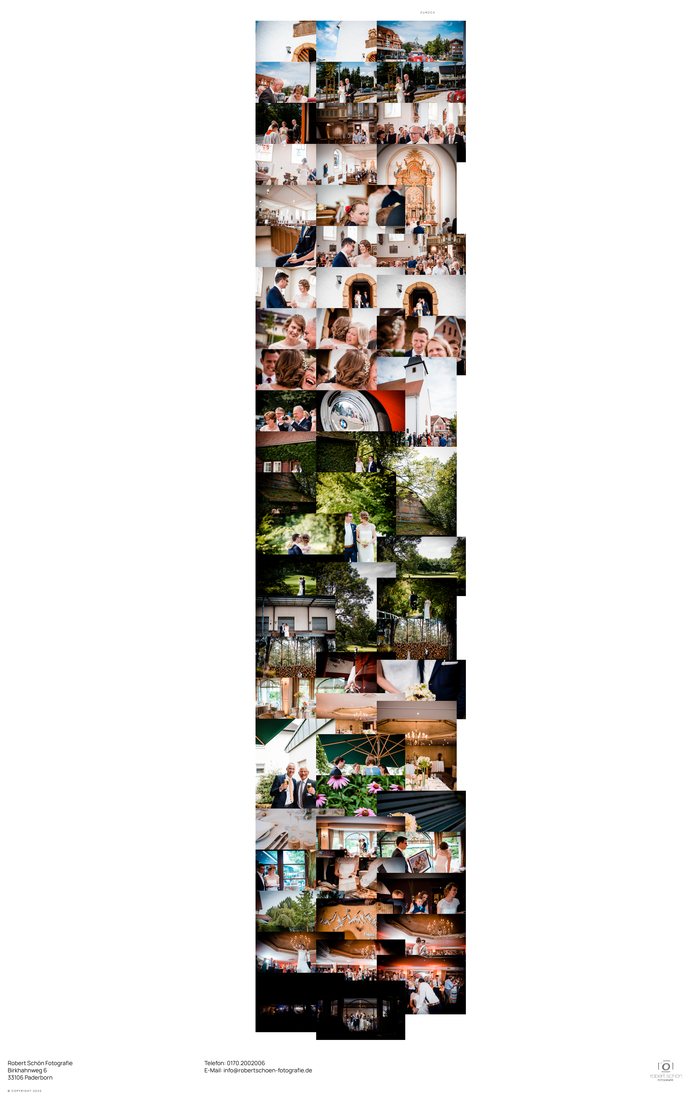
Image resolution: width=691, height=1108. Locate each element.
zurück (427, 12)
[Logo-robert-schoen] (666, 1060)
